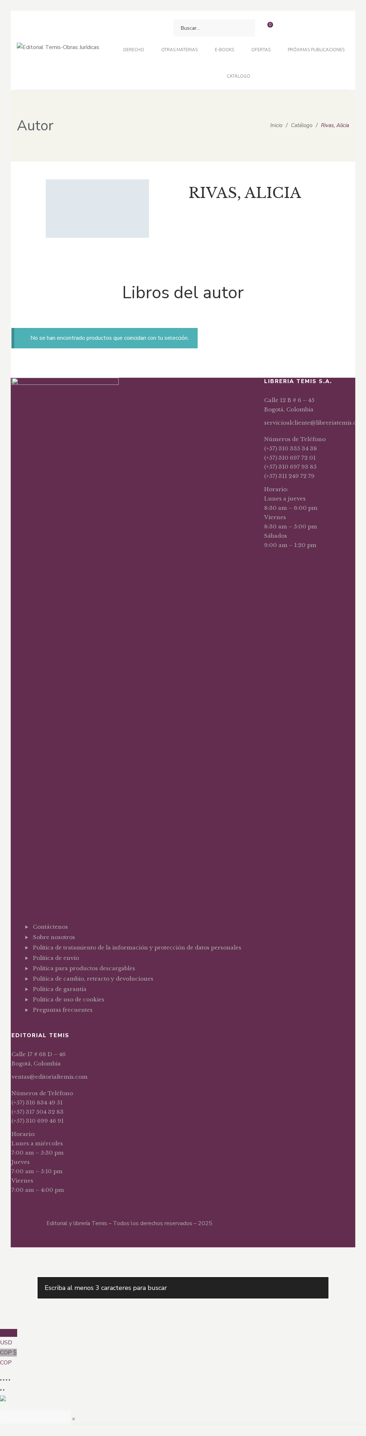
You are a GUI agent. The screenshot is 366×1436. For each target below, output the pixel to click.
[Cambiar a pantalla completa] (3, 1380)
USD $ (8, 1338)
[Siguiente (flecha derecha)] (3, 1390)
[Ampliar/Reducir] (0, 1380)
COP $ (8, 1358)
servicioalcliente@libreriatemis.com (315, 422)
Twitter (46, 1027)
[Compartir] (6, 1380)
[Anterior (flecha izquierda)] (0, 1390)
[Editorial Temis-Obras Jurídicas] (58, 50)
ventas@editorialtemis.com (49, 1076)
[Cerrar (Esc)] (9, 1380)
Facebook (35, 1027)
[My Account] (286, 28)
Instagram (57, 1027)
